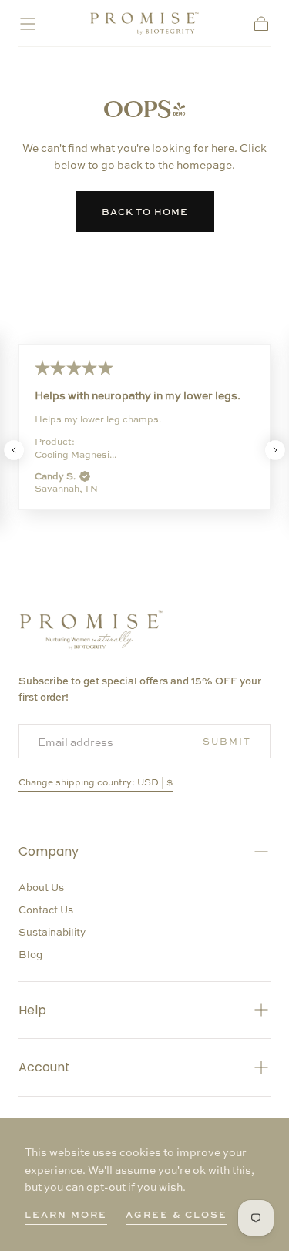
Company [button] (48, 851)
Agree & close (176, 1214)
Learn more (66, 1214)
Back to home (145, 211)
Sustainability (52, 931)
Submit (227, 741)
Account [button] (44, 1067)
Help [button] (32, 1010)
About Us (41, 886)
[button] (27, 24)
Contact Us (45, 909)
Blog (30, 954)
